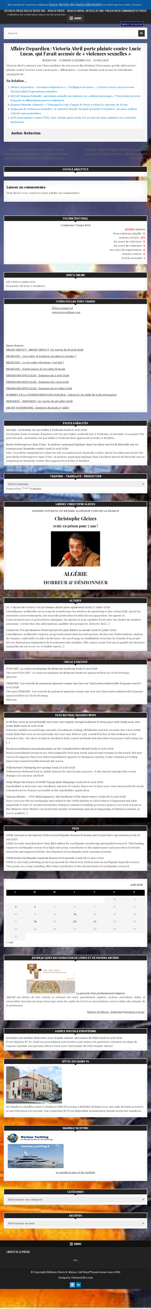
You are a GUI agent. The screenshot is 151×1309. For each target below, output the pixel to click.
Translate (35, 488)
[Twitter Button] (72, 1284)
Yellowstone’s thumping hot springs (29, 767)
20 (74, 921)
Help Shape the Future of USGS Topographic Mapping (40, 782)
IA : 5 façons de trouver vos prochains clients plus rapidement (45, 607)
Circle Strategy (75, 661)
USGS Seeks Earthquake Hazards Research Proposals (40, 858)
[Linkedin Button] (78, 1284)
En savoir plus (58, 14)
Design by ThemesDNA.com (75, 1277)
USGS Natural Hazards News (75, 715)
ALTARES (75, 600)
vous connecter (31, 193)
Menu (77, 1243)
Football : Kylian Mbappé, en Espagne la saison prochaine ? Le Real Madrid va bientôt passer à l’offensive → (115, 154)
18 (35, 921)
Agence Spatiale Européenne (75, 1031)
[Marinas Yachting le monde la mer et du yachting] (35, 1168)
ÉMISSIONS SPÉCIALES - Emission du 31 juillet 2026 (39, 388)
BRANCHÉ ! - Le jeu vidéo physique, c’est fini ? (35, 362)
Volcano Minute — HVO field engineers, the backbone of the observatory (51, 796)
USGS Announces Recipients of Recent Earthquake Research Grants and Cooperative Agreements (67, 835)
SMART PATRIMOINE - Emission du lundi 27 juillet (37, 407)
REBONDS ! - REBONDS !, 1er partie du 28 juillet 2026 (39, 401)
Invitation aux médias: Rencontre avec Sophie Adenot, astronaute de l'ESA (52, 1037)
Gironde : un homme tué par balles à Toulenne (35, 429)
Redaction (50, 60)
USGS (75, 828)
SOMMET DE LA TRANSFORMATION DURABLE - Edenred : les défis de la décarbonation (61, 394)
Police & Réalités (75, 423)
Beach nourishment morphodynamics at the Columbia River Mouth (48, 748)
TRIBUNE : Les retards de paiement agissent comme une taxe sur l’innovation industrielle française (69, 683)
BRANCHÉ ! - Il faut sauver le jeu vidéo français (35, 369)
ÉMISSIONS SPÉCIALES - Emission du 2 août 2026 (37, 375)
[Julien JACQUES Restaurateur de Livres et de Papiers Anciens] (50, 993)
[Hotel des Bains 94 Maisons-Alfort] (34, 1102)
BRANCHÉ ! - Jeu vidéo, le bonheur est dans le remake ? (41, 356)
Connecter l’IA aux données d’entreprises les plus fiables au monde (48, 630)
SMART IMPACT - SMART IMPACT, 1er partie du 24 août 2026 (44, 349)
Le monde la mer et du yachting (75, 1172)
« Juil (9, 942)
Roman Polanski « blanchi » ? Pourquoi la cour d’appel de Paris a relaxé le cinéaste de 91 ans (69, 104)
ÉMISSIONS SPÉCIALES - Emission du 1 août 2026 (37, 381)
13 (75, 914)
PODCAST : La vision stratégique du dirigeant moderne (40, 668)
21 (95, 921)
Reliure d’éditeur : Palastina (93, 1012)
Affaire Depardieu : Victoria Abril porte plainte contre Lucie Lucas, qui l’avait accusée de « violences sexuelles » (75, 51)
